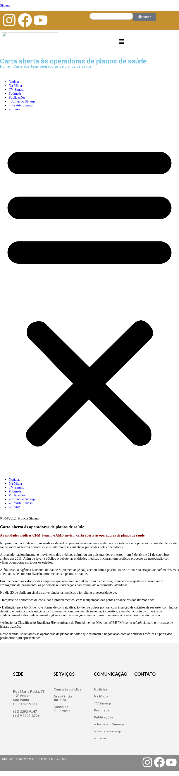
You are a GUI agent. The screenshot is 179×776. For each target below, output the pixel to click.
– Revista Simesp (21, 105)
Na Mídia (15, 85)
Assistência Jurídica (62, 698)
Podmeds (15, 93)
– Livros (14, 109)
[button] (121, 42)
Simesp (5, 5)
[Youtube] (41, 20)
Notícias (14, 82)
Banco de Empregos (61, 708)
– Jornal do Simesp (22, 101)
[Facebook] (25, 20)
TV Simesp (16, 89)
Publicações (17, 97)
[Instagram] (9, 20)
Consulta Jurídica (67, 689)
